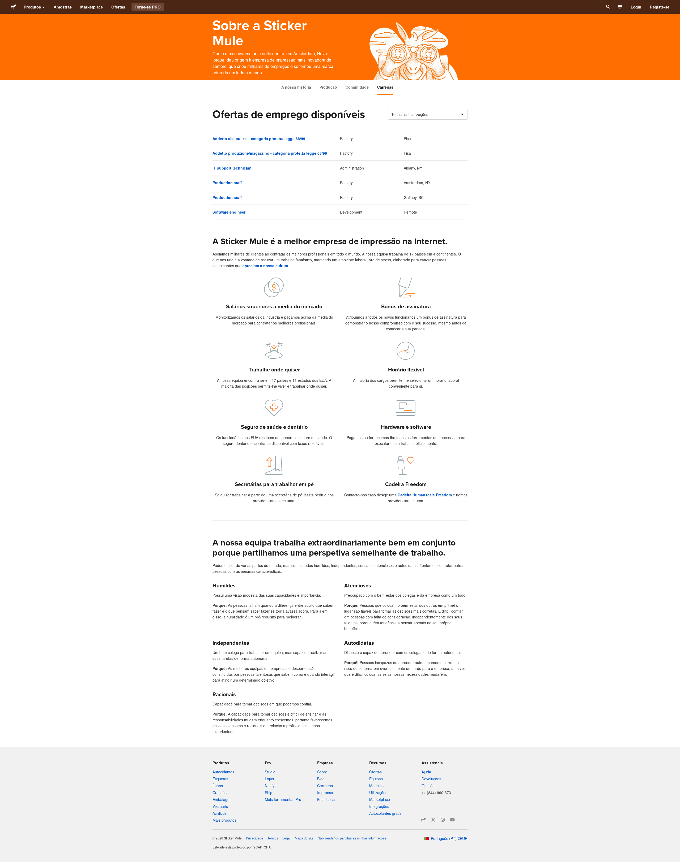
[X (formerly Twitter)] (433, 820)
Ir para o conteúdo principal (4, 4)
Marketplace (91, 7)
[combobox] (428, 114)
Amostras (63, 7)
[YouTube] (452, 820)
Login (636, 7)
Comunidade (357, 87)
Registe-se (659, 7)
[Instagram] (443, 820)
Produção (328, 87)
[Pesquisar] (607, 7)
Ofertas (118, 7)
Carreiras (385, 87)
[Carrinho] (620, 7)
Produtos (32, 7)
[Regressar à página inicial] (13, 7)
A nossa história (296, 87)
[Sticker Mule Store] (424, 820)
